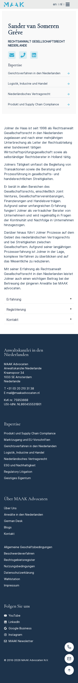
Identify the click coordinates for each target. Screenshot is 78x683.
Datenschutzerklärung (19, 572)
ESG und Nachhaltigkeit (20, 465)
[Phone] (23, 55)
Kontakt (12, 320)
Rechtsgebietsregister (19, 559)
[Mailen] (69, 658)
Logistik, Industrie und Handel (27, 83)
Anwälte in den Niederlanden (23, 514)
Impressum (11, 585)
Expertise (12, 424)
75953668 (21, 400)
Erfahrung (13, 299)
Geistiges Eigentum (17, 478)
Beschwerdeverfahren (19, 553)
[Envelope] (12, 55)
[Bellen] (69, 647)
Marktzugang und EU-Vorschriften (27, 439)
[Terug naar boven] (69, 670)
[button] (39, 300)
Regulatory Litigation (18, 471)
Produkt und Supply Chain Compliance (33, 104)
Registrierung (16, 309)
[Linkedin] (34, 55)
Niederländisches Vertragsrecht (29, 94)
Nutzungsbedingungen (19, 566)
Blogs (8, 527)
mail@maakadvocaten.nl (23, 392)
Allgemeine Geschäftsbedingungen (28, 547)
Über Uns (10, 508)
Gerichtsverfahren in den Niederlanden (34, 73)
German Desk (13, 521)
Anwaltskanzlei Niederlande (23, 368)
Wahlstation (12, 579)
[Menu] (69, 4)
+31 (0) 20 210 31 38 (20, 388)
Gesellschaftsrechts (19, 191)
